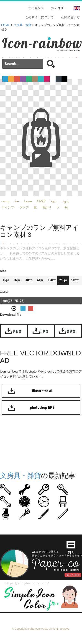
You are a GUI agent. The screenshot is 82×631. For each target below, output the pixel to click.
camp (5, 201)
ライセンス (36, 8)
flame (28, 201)
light (53, 201)
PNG (17, 331)
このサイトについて (39, 17)
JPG (44, 331)
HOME (5, 25)
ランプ (24, 207)
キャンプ (7, 207)
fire (16, 201)
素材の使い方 (70, 17)
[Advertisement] (41, 444)
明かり (46, 207)
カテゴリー (59, 8)
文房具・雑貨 (22, 25)
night (65, 201)
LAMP (41, 201)
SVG (71, 331)
